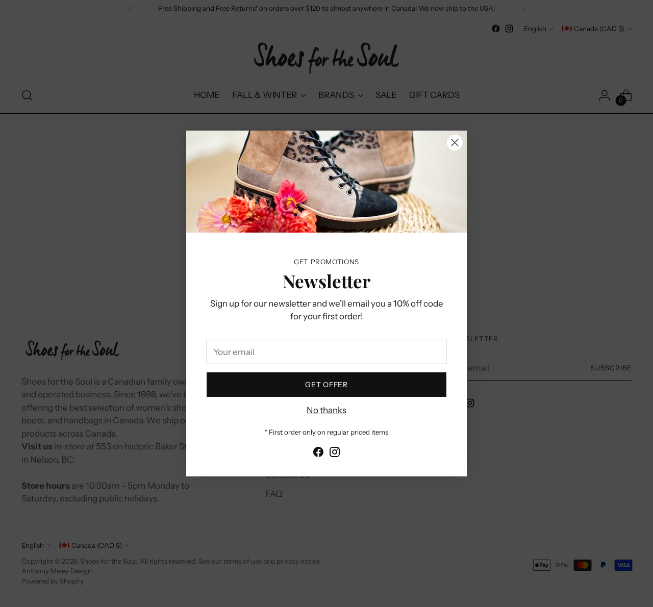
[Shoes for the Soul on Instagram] (335, 454)
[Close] (455, 142)
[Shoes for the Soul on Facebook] (318, 454)
